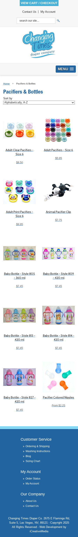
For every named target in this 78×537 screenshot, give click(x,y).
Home (6, 83)
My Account (48, 11)
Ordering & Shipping (38, 446)
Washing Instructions (38, 451)
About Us (31, 501)
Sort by (7, 98)
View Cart (29, 3)
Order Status (33, 478)
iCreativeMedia (39, 531)
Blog (28, 456)
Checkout (48, 3)
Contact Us (29, 11)
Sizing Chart (33, 461)
